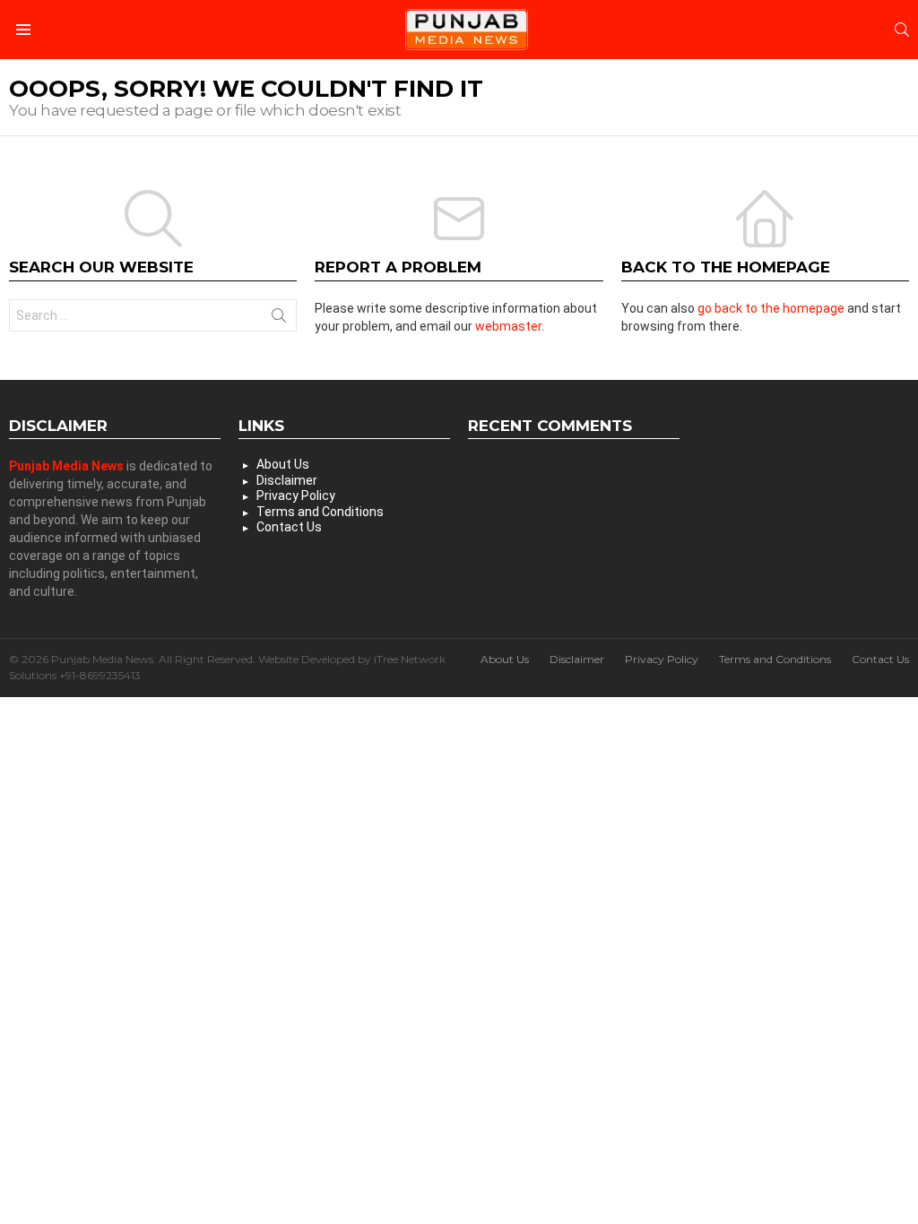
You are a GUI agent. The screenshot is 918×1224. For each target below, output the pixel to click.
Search (279, 319)
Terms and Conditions (320, 511)
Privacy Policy (295, 495)
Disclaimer (286, 480)
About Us (282, 464)
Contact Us (289, 527)
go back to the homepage (770, 308)
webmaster (508, 326)
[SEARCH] (902, 29)
